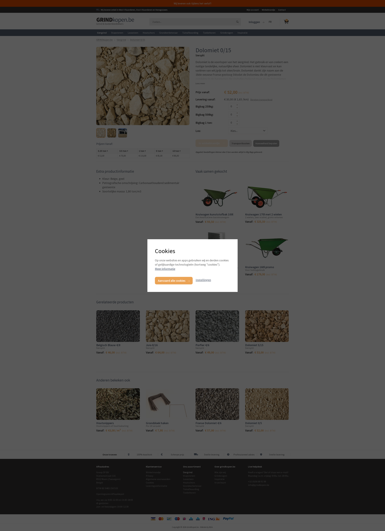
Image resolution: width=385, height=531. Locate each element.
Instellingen (203, 280)
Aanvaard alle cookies (171, 280)
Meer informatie (165, 269)
